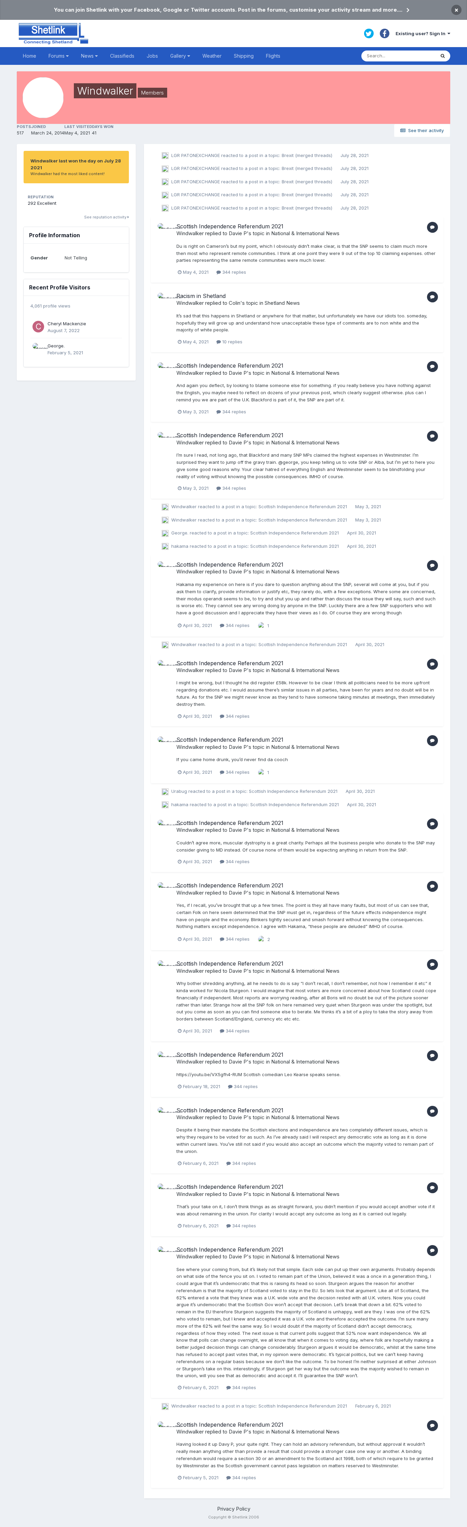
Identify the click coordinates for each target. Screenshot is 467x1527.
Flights (273, 56)
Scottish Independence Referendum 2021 (229, 226)
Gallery (178, 56)
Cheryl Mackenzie (67, 323)
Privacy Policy (233, 1508)
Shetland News (282, 303)
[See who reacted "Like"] (261, 625)
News (88, 56)
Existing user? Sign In (422, 33)
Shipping (244, 56)
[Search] (442, 56)
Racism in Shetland (201, 295)
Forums (57, 56)
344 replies (233, 272)
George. (56, 345)
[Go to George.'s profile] (38, 349)
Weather (212, 56)
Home (29, 56)
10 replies (231, 341)
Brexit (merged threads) (308, 155)
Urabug (179, 791)
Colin (234, 303)
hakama (179, 546)
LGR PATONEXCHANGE (195, 155)
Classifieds (122, 56)
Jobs (152, 56)
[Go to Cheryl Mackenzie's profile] (38, 326)
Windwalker (190, 233)
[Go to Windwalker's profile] (165, 230)
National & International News (305, 233)
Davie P (238, 233)
